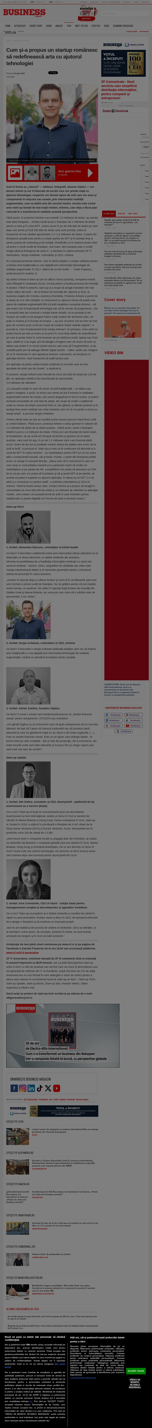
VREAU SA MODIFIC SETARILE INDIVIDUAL (135, 1383)
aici (31, 1401)
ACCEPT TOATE (136, 1371)
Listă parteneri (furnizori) (83, 1378)
